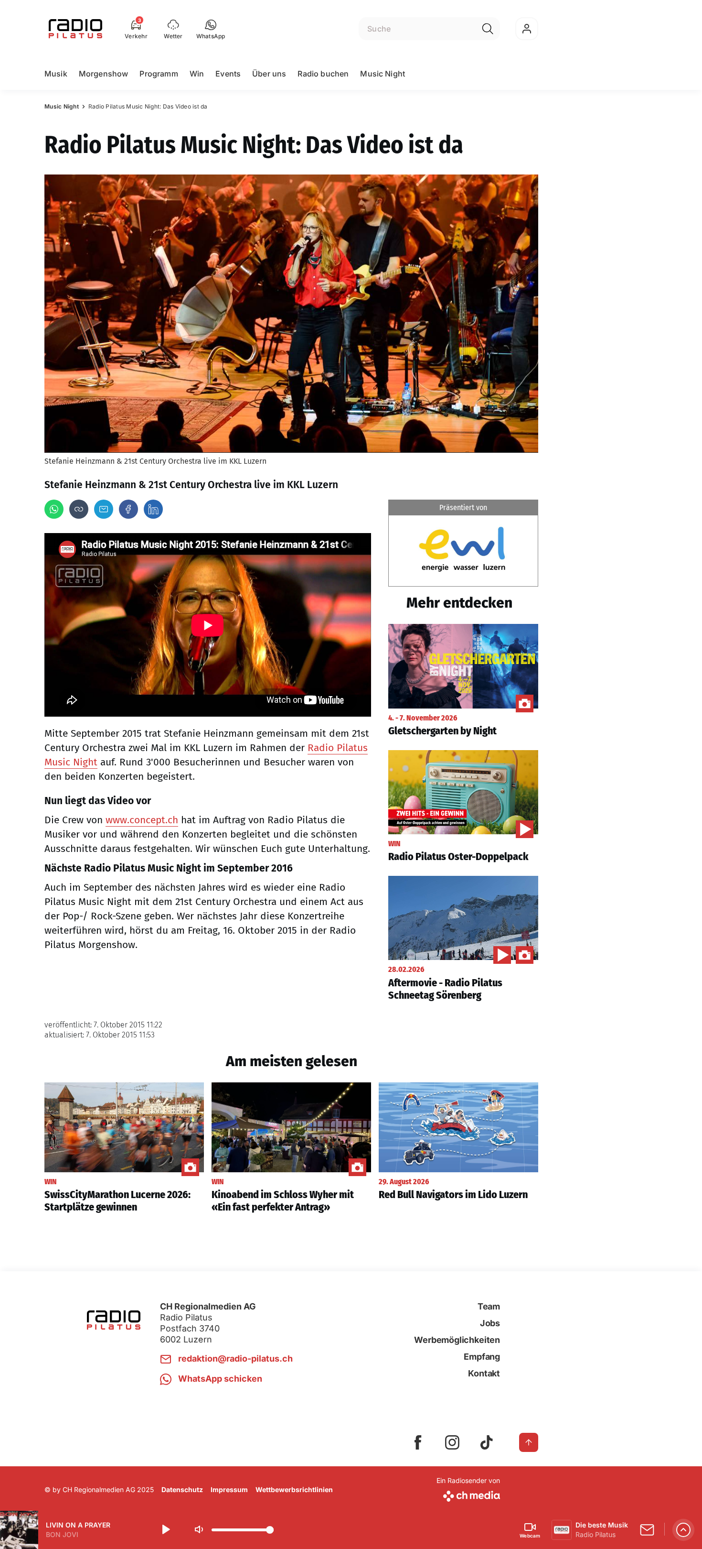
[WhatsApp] (54, 509)
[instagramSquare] (452, 1442)
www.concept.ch (142, 820)
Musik (55, 73)
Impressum (229, 1489)
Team (489, 1306)
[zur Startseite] (75, 28)
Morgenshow (103, 73)
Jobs (490, 1323)
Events (228, 73)
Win (197, 73)
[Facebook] (128, 509)
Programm (158, 73)
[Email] (103, 509)
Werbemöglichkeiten (457, 1340)
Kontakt (484, 1373)
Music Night (382, 73)
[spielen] (165, 1529)
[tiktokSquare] (486, 1442)
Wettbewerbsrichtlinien (294, 1489)
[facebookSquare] (417, 1442)
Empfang (482, 1357)
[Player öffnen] (683, 1530)
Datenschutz (182, 1489)
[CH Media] (468, 1494)
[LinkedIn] (153, 509)
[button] (210, 28)
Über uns (269, 73)
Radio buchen (323, 73)
